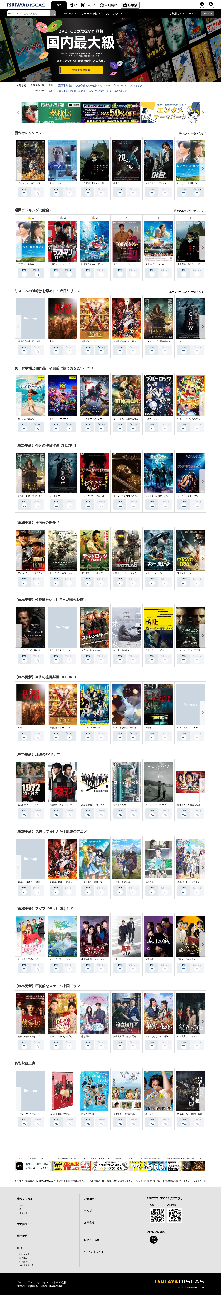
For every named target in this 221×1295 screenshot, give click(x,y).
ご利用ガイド (177, 13)
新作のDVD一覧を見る (191, 133)
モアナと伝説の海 (26, 418)
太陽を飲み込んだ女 (186, 959)
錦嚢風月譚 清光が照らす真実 (127, 1036)
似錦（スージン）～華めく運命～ (65, 1036)
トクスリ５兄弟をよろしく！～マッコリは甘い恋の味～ (43, 959)
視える (116, 183)
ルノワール (150, 1114)
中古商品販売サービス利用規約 (85, 1180)
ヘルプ (193, 13)
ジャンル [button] (67, 13)
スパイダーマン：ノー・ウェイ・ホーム (100, 418)
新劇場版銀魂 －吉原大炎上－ (127, 341)
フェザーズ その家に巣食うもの (33, 650)
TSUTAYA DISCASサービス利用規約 (53, 1180)
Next (202, 169)
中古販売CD (111, 5)
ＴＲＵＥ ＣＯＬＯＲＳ (156, 805)
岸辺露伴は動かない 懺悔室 (94, 183)
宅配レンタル (25, 1253)
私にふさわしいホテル (60, 1114)
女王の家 (149, 959)
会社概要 (19, 1180)
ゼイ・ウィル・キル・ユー (93, 496)
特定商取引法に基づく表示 (148, 1180)
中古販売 (23, 1261)
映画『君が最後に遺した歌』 (126, 727)
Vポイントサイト (94, 1251)
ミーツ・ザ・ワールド (28, 1114)
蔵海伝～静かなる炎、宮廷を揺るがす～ (36, 1036)
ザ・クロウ (182, 341)
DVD (58, 5)
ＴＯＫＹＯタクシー (122, 264)
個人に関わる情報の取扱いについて (118, 1180)
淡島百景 (149, 882)
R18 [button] (206, 13)
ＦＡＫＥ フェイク (154, 650)
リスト (202, 7)
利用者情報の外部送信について (177, 1180)
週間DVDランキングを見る (189, 210)
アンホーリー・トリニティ (30, 573)
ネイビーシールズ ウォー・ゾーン (66, 573)
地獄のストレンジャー (91, 650)
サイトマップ (199, 1180)
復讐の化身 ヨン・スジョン (94, 959)
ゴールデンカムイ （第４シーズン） (35, 183)
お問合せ (89, 1222)
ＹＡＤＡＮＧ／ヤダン (155, 183)
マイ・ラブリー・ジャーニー (63, 959)
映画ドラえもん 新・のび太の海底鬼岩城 (101, 264)
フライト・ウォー (185, 573)
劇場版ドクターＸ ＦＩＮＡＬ (95, 341)
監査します (118, 959)
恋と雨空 (85, 1036)
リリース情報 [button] (89, 13)
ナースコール (56, 183)
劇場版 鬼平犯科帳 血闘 (189, 1114)
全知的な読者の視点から (156, 496)
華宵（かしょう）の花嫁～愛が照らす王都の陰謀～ (169, 1036)
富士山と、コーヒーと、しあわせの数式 (132, 1114)
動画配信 (132, 5)
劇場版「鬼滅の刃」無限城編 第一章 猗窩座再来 (40, 341)
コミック (91, 5)
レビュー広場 (92, 1240)
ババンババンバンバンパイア (94, 727)
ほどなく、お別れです (187, 183)
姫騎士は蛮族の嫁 (121, 882)
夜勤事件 (149, 727)
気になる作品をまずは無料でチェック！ (184, 1158)
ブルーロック (151, 418)
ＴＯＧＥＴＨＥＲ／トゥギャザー (65, 650)
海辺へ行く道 (87, 1114)
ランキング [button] (111, 13)
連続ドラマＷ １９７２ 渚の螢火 (34, 805)
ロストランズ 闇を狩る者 (157, 341)
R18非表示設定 (26, 1265)
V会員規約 (29, 1180)
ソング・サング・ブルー (188, 496)
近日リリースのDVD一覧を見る (186, 291)
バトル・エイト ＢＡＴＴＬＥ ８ (130, 573)
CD (75, 5)
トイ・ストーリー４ (59, 418)
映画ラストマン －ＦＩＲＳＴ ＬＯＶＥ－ (70, 264)
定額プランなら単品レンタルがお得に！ (146, 1158)
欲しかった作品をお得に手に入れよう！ (70, 1158)
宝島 (52, 341)
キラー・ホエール (153, 573)
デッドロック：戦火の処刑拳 (94, 573)
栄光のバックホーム (154, 264)
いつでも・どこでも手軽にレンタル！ (31, 1158)
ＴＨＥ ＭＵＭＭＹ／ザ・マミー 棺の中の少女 (136, 496)
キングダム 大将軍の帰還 (125, 418)
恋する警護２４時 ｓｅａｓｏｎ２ (98, 805)
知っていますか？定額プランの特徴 (106, 1158)
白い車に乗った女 (121, 650)
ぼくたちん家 (119, 805)
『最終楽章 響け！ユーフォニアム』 (99, 882)
